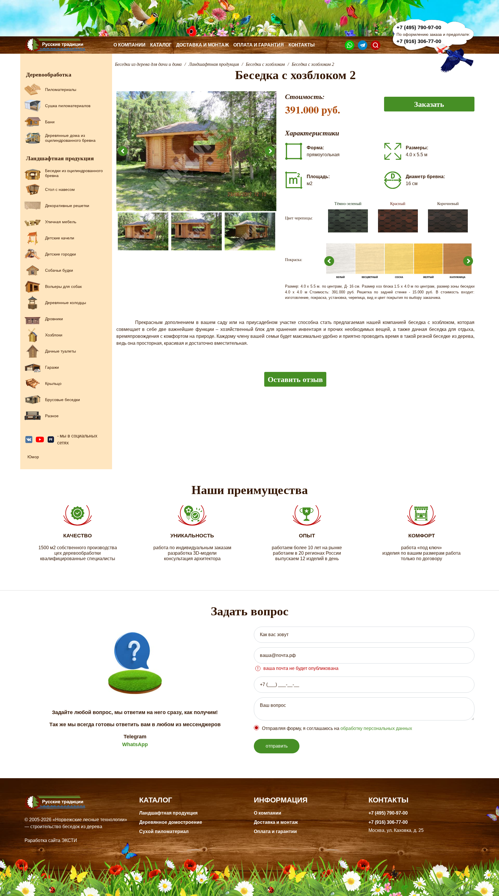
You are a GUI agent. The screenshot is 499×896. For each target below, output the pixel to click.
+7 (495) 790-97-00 (418, 27)
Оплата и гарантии (275, 831)
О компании (129, 44)
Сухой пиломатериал (164, 831)
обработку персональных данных (376, 728)
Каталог (161, 44)
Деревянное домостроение (170, 822)
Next (270, 151)
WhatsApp (135, 744)
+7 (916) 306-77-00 (418, 41)
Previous (123, 151)
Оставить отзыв (295, 379)
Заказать (429, 103)
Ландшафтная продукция (168, 813)
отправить (277, 746)
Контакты (301, 44)
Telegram (135, 736)
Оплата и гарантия (258, 44)
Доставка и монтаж (202, 44)
